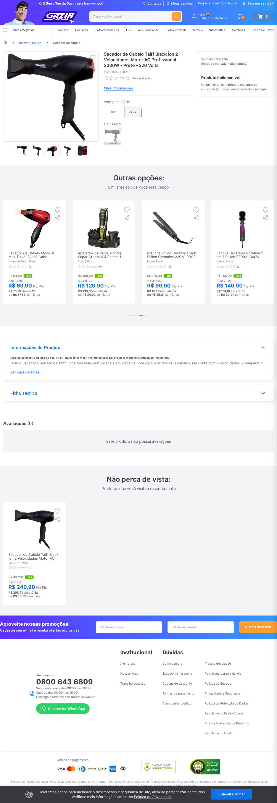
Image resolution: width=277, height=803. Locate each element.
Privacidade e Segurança (222, 693)
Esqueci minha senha (177, 673)
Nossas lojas (129, 673)
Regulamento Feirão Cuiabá (224, 713)
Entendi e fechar (231, 794)
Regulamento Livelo (218, 733)
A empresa (127, 663)
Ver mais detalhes (24, 372)
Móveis (198, 30)
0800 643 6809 (64, 681)
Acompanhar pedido (177, 703)
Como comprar (173, 663)
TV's (129, 30)
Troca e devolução (218, 663)
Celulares (81, 30)
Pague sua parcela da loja (217, 3)
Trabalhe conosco (132, 683)
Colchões (238, 30)
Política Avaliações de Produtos (227, 723)
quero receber (258, 627)
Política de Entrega (218, 683)
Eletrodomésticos (107, 30)
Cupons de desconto (177, 683)
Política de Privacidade (153, 797)
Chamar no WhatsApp (66, 708)
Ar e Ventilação (148, 30)
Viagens (63, 30)
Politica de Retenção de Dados (226, 703)
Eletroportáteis (176, 30)
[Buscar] (176, 16)
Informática (217, 30)
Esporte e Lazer (262, 30)
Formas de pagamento (178, 693)
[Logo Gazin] (59, 17)
